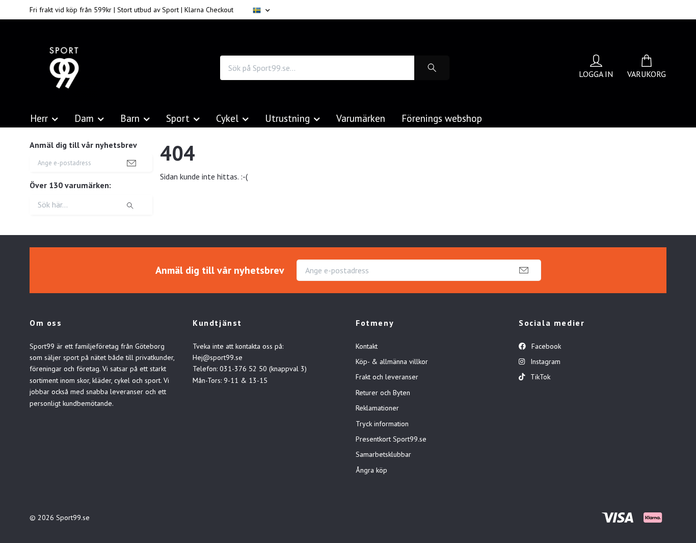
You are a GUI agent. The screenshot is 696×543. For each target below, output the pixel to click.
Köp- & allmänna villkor (392, 361)
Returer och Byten (383, 392)
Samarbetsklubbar (383, 454)
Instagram (544, 361)
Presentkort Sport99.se (391, 439)
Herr (39, 118)
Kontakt (367, 346)
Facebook (545, 346)
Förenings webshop (441, 118)
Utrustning (287, 118)
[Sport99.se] (64, 68)
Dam (84, 118)
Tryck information (382, 423)
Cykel (227, 118)
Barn (130, 118)
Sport (178, 118)
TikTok (539, 376)
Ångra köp (371, 470)
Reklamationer (377, 407)
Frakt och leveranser (387, 376)
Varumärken (360, 118)
